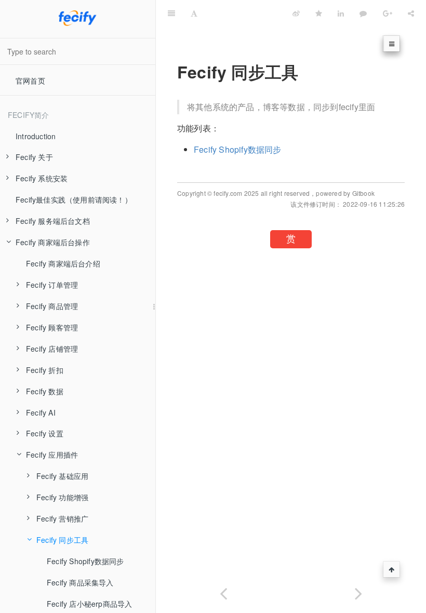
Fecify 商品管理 (52, 306)
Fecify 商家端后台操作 (53, 242)
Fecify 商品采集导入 (80, 582)
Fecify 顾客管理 (52, 327)
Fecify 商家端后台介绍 (63, 263)
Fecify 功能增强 (62, 497)
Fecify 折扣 (44, 370)
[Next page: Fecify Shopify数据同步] (358, 591)
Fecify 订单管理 (52, 284)
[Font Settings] (194, 13)
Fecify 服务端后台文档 (53, 221)
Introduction (36, 136)
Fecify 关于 (34, 157)
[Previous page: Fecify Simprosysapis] (223, 591)
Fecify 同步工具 (62, 540)
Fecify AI (41, 412)
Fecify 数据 (44, 391)
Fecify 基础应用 (62, 476)
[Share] (411, 13)
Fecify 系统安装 (42, 178)
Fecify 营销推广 (62, 518)
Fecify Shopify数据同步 (85, 561)
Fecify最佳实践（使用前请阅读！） (74, 199)
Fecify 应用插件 (52, 454)
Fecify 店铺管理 (52, 348)
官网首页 (30, 80)
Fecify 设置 (44, 433)
